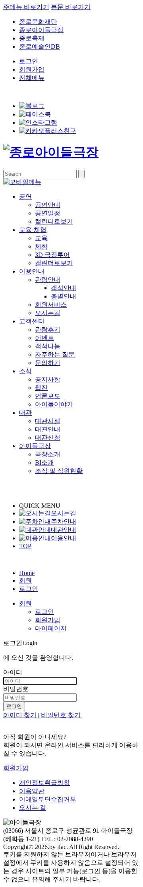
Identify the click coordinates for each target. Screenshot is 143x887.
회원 (25, 580)
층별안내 (63, 296)
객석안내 (63, 288)
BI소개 (44, 462)
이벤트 (44, 337)
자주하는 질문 (55, 354)
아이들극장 (35, 446)
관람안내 (47, 279)
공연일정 (47, 213)
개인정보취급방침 (44, 782)
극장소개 (47, 454)
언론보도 (47, 396)
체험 (41, 246)
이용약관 (31, 791)
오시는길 (47, 313)
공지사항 (47, 379)
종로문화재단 (38, 21)
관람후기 (47, 329)
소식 (25, 371)
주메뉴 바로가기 (26, 7)
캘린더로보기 (54, 221)
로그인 (28, 61)
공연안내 (47, 204)
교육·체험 (32, 229)
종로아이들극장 (41, 30)
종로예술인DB (39, 46)
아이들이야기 (54, 404)
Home (27, 573)
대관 (25, 412)
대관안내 (47, 429)
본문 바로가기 (71, 7)
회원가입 (31, 69)
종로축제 (31, 38)
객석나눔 (47, 346)
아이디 (12, 672)
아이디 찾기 (20, 715)
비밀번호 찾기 (61, 715)
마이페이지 (51, 628)
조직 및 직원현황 (59, 470)
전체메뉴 (31, 77)
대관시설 (47, 421)
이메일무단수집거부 (47, 799)
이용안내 (31, 271)
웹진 (41, 387)
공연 (25, 196)
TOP (25, 546)
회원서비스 (51, 304)
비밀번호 (16, 689)
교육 (41, 238)
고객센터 (31, 321)
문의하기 (47, 362)
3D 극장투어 (52, 254)
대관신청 (47, 437)
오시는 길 (32, 807)
